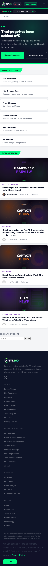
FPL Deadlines (10, 462)
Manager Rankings (11, 450)
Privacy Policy (9, 509)
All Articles (8, 477)
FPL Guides (8, 482)
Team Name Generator (13, 458)
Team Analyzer (10, 414)
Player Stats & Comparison (14, 437)
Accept (9, 562)
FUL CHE (25, 11)
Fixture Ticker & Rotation (14, 441)
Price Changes (10, 405)
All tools (7, 466)
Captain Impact (10, 401)
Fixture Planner (10, 409)
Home (6, 17)
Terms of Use (9, 513)
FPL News (8, 490)
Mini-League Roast (11, 454)
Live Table (8, 397)
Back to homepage (13, 55)
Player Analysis (10, 486)
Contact (7, 526)
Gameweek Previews (12, 494)
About (6, 505)
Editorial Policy (10, 518)
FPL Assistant (9, 433)
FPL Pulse (8, 418)
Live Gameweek (10, 393)
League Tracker (10, 389)
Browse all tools (36, 55)
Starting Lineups (10, 422)
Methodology (9, 522)
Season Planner (10, 446)
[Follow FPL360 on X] (5, 378)
